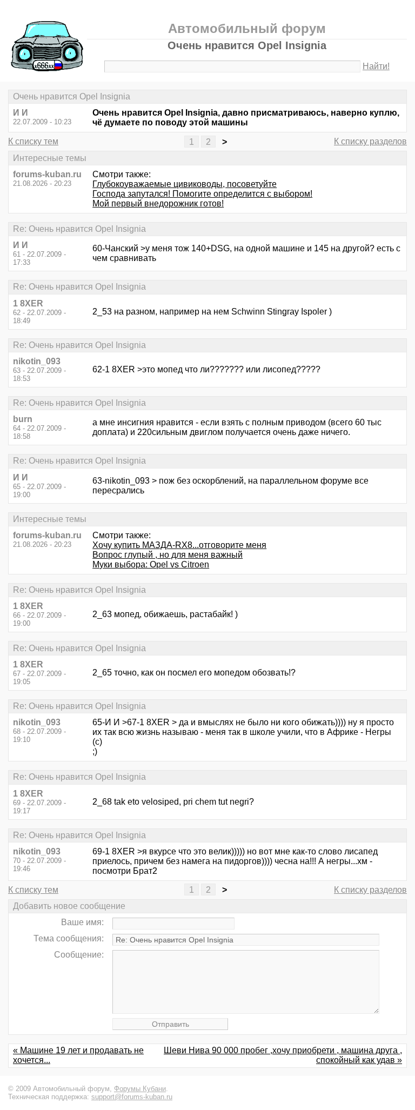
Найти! (376, 66)
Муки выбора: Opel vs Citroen (150, 564)
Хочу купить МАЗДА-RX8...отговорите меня (179, 545)
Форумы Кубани (140, 1089)
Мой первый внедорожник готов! (158, 203)
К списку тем (33, 141)
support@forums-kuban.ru (131, 1097)
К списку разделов (370, 141)
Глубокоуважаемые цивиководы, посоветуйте (184, 184)
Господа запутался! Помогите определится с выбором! (202, 193)
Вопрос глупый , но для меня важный (167, 554)
